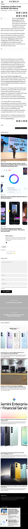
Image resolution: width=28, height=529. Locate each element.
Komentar (24, 128)
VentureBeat (15, 76)
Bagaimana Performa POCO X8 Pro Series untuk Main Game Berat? (14, 486)
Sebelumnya (11, 39)
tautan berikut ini (10, 118)
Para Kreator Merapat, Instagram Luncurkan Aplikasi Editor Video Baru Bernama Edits (13, 230)
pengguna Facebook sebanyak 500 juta (14, 81)
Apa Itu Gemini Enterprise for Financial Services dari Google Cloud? (13, 420)
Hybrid (2, 4)
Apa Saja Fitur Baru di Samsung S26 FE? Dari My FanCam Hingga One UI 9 (12, 453)
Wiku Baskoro (4, 10)
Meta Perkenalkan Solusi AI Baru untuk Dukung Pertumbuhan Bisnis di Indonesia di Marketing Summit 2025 (14, 165)
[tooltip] (17, 13)
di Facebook (20, 66)
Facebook (18, 128)
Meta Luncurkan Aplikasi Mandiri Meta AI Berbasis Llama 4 (14, 197)
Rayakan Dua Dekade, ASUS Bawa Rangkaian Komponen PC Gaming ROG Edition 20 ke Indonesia (13, 386)
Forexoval (3, 249)
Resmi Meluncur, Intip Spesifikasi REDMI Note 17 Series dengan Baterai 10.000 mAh (12, 353)
